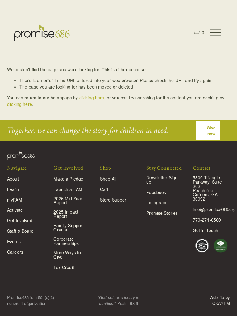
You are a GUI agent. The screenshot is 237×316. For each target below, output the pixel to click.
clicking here (91, 97)
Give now (211, 130)
